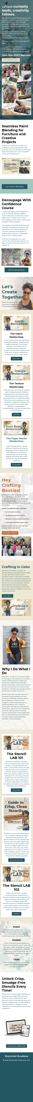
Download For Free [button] (16, 860)
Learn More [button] (16, 358)
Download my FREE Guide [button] (16, 1046)
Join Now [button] (16, 414)
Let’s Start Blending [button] (15, 186)
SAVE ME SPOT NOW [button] (10, 60)
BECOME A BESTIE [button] (10, 533)
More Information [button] (16, 270)
